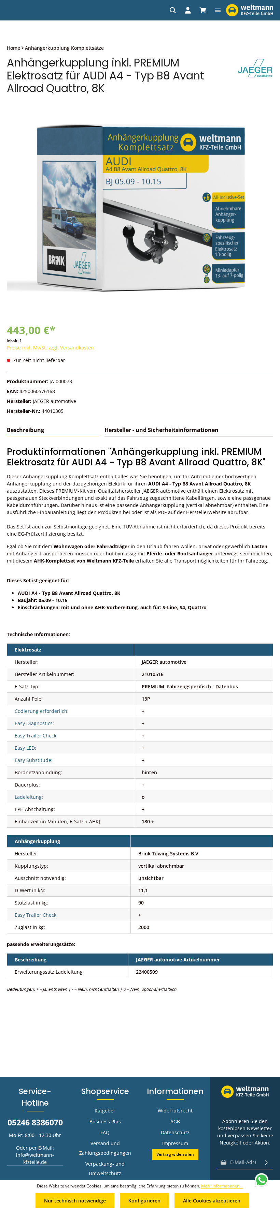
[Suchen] (173, 10)
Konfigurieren (144, 1200)
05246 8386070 (35, 1122)
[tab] (53, 430)
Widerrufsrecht (175, 1110)
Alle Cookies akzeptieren (211, 1200)
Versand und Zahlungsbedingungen (105, 1148)
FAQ (105, 1132)
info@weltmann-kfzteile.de (35, 1158)
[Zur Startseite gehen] (249, 10)
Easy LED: (25, 748)
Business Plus (105, 1121)
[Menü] (218, 10)
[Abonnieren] (266, 1162)
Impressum (175, 1143)
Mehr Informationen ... (222, 1186)
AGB (175, 1121)
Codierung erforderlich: (42, 711)
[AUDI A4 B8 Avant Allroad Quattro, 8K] (140, 208)
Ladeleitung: (29, 797)
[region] (140, 208)
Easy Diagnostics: (34, 723)
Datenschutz (175, 1132)
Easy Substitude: (34, 760)
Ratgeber (105, 1110)
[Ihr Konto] (188, 10)
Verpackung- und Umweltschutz (105, 1169)
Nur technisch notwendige (75, 1200)
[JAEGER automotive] (255, 76)
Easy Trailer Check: (36, 735)
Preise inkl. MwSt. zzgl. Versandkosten (50, 347)
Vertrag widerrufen (175, 1154)
